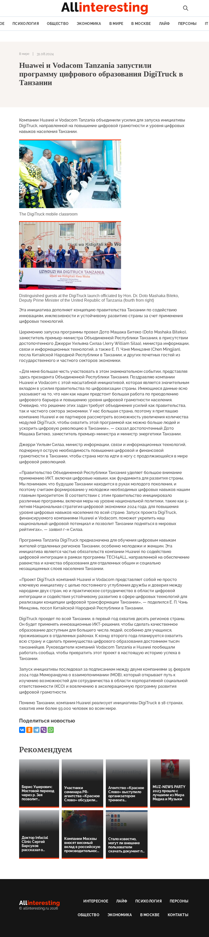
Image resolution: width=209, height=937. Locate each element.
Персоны (187, 24)
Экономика (89, 24)
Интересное (95, 901)
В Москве (141, 24)
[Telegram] (36, 730)
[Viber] (44, 730)
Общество (58, 24)
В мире (116, 24)
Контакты (178, 915)
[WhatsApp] (51, 730)
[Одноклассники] (29, 730)
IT (206, 24)
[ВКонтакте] (22, 730)
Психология (25, 24)
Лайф (164, 24)
